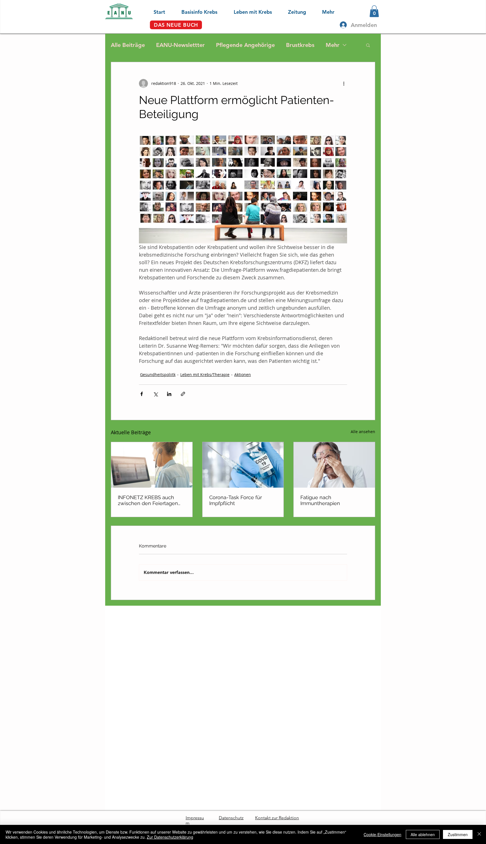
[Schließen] (479, 834)
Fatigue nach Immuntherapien (320, 500)
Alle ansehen (363, 431)
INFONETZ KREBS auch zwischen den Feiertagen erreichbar (148, 500)
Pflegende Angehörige (245, 45)
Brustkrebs (300, 45)
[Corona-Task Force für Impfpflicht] (243, 465)
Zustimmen (458, 834)
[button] (194, 11)
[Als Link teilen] (183, 394)
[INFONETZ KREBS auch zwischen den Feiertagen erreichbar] (151, 465)
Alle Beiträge (128, 45)
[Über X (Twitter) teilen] (155, 394)
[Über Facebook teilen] (141, 394)
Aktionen (242, 374)
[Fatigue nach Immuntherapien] (334, 465)
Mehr (332, 45)
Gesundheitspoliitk (158, 374)
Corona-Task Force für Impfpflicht (235, 500)
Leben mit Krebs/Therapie (205, 374)
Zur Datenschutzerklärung (170, 837)
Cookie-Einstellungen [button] (382, 834)
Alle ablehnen (423, 834)
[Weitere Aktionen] (343, 83)
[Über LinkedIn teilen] (169, 394)
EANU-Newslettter (180, 45)
